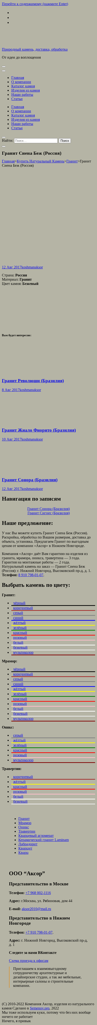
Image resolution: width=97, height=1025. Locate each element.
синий (18, 618)
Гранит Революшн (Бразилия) (33, 380)
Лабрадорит (27, 844)
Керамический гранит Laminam (43, 840)
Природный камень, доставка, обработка (35, 49)
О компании (21, 82)
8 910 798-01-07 (30, 575)
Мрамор (24, 823)
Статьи (17, 99)
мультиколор (23, 652)
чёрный (19, 603)
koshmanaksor (32, 267)
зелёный (20, 628)
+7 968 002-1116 (38, 893)
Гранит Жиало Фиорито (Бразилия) (39, 430)
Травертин (26, 831)
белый (18, 642)
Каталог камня (23, 86)
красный (20, 633)
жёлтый (19, 623)
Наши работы (22, 95)
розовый (20, 638)
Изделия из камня (25, 90)
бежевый (20, 647)
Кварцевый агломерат (36, 836)
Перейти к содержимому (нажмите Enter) (35, 4)
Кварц (23, 853)
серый (18, 613)
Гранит (24, 819)
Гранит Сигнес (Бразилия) (49, 513)
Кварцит (25, 848)
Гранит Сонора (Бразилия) (29, 479)
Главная (17, 78)
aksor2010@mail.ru (36, 909)
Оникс (23, 827)
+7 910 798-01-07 (39, 932)
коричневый (23, 608)
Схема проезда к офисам (28, 961)
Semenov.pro (39, 1008)
